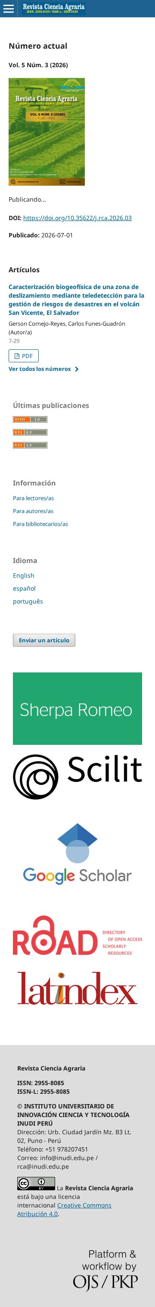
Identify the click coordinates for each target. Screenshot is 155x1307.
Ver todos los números (40, 369)
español (24, 588)
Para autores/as (33, 511)
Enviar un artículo (44, 640)
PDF (27, 356)
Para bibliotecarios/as (40, 524)
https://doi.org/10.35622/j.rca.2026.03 (77, 218)
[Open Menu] (8, 8)
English (23, 575)
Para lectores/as (33, 498)
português (28, 601)
